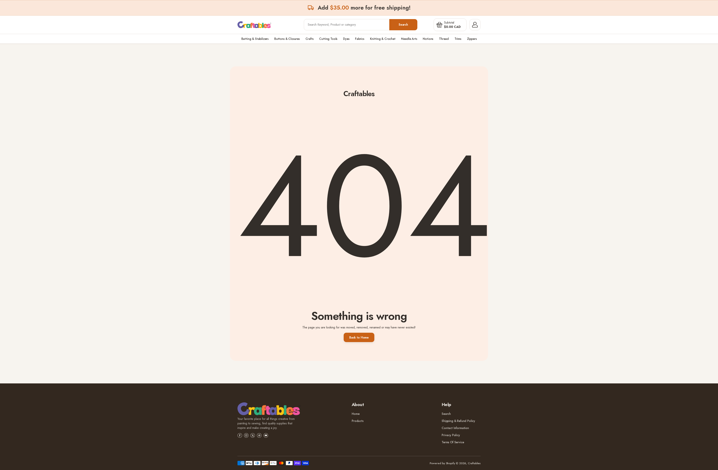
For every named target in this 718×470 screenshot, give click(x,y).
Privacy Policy (451, 435)
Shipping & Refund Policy (458, 421)
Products (357, 421)
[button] (439, 24)
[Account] (475, 24)
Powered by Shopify (442, 463)
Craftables (474, 463)
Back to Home (359, 337)
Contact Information (455, 428)
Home (355, 414)
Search (403, 24)
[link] (269, 409)
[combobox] (347, 24)
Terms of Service (453, 442)
